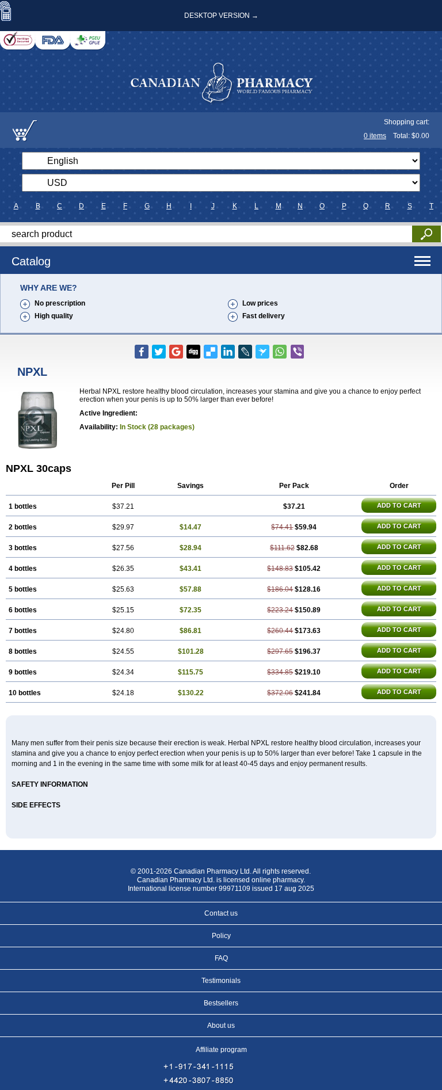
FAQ (221, 958)
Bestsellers (221, 1003)
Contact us (221, 913)
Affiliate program (221, 1050)
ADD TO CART (399, 505)
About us (221, 1026)
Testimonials (221, 981)
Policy (221, 936)
